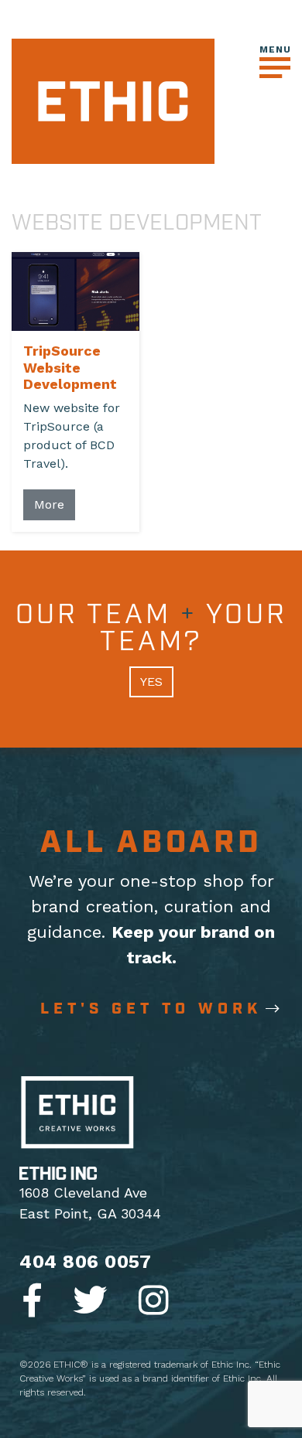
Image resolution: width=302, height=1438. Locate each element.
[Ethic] (113, 100)
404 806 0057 (85, 1262)
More (49, 504)
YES (151, 681)
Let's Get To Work (151, 1009)
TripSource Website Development (70, 367)
